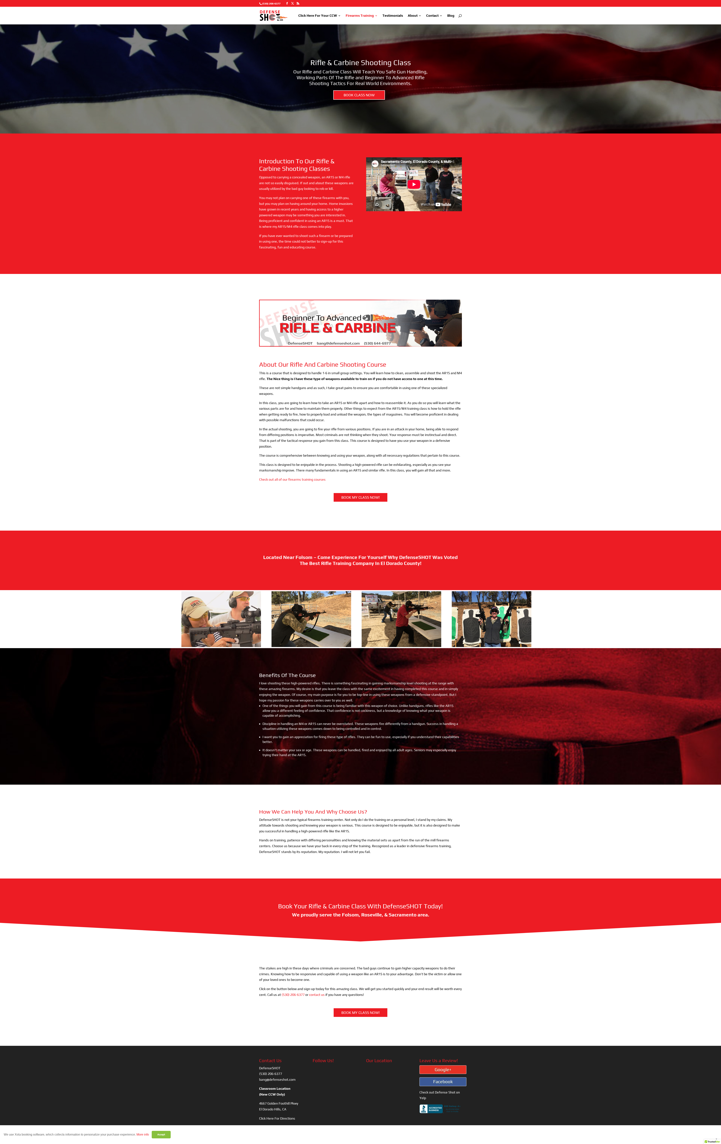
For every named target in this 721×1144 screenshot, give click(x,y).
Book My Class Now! (360, 497)
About (413, 15)
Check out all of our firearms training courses (292, 479)
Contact (432, 15)
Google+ (443, 1069)
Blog (450, 15)
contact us (317, 995)
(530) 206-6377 (271, 3)
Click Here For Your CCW (317, 15)
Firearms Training (360, 15)
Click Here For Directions (277, 1118)
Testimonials (392, 15)
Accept (161, 1134)
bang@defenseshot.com (277, 1079)
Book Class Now (359, 95)
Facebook (443, 1081)
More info (143, 1134)
